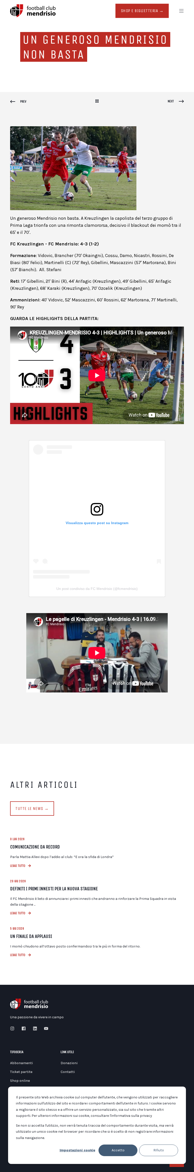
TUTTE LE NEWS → (32, 808)
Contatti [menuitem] (68, 1072)
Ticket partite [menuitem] (21, 1072)
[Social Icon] (13, 1028)
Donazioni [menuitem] (69, 1063)
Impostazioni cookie (77, 1150)
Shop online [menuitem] (20, 1081)
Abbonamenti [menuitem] (21, 1063)
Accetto (118, 1150)
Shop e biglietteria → (142, 10)
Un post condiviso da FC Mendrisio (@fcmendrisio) (97, 589)
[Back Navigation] (97, 102)
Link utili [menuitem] (67, 1052)
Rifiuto (158, 1150)
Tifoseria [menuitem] (16, 1052)
